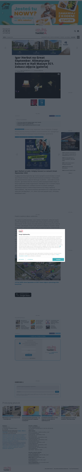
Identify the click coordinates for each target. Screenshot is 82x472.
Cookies (26, 255)
